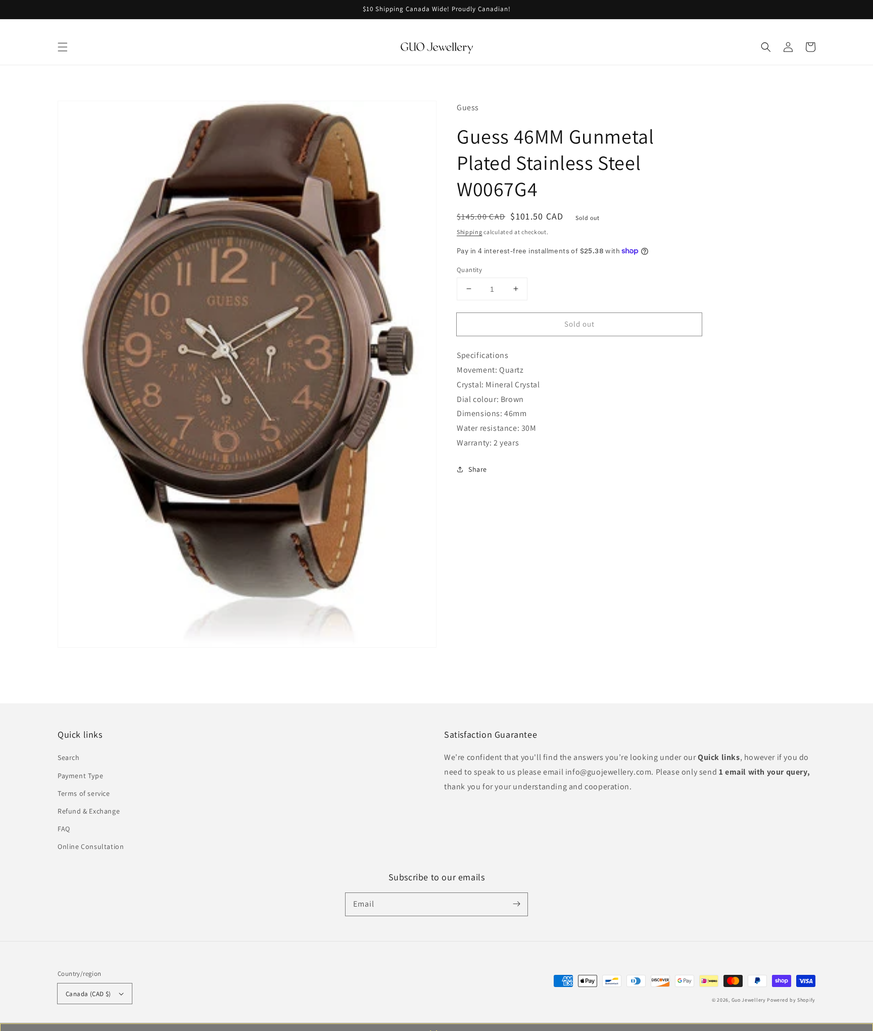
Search (69, 757)
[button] (63, 47)
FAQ (64, 828)
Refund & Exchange (89, 811)
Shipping (469, 232)
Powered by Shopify (791, 1000)
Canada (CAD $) (88, 994)
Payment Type (80, 775)
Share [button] (477, 468)
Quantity (469, 269)
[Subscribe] (516, 904)
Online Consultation (91, 846)
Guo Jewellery (749, 1000)
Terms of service (84, 793)
